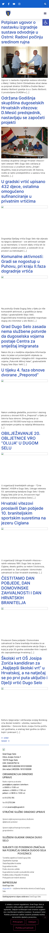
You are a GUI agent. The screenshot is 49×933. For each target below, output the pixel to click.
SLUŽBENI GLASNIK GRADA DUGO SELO (22, 839)
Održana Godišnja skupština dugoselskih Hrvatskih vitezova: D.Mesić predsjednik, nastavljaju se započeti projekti (23, 110)
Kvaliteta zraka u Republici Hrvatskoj (16, 875)
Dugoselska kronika (10, 866)
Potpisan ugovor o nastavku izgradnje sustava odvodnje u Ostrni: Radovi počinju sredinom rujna (22, 32)
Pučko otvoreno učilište (11, 869)
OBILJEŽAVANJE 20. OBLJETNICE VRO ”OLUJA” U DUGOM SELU (20, 440)
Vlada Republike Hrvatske (12, 863)
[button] (45, 4)
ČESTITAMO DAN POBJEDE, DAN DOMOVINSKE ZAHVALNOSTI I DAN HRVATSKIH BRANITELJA (21, 590)
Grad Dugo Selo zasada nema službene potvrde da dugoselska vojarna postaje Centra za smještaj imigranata (23, 336)
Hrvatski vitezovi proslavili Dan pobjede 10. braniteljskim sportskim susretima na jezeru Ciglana (23, 513)
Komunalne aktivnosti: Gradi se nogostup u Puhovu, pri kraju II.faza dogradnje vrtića (23, 264)
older (5, 738)
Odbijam (32, 922)
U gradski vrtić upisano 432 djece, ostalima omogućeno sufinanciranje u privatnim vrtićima (23, 191)
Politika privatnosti (24, 928)
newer (5, 741)
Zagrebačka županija (10, 861)
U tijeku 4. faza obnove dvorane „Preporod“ (23, 372)
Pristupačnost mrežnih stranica (14, 878)
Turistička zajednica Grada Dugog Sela (17, 858)
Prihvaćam (18, 922)
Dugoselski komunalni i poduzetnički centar (18, 872)
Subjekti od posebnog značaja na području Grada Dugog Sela (24, 848)
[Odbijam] (45, 917)
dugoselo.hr (7, 888)
